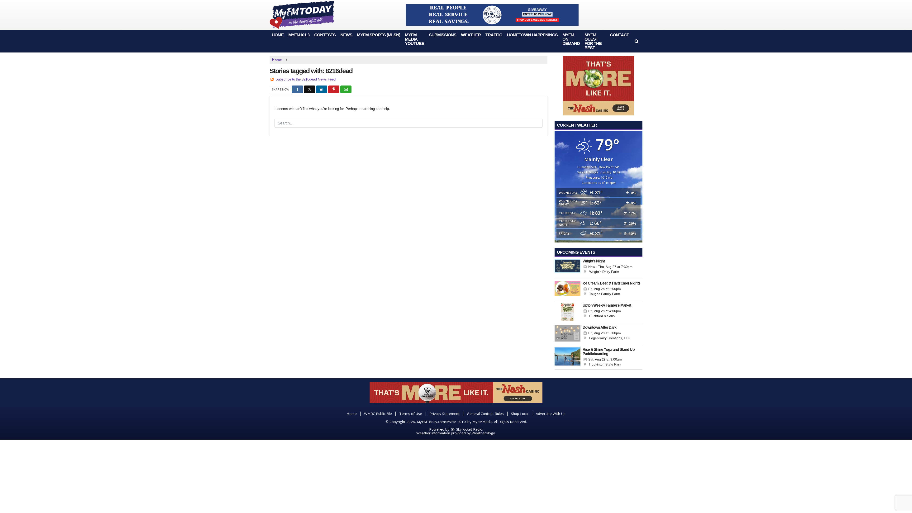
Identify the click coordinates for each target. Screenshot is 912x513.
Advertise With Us (550, 413)
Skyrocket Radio (468, 429)
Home (278, 35)
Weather (471, 35)
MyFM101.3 (298, 35)
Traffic (493, 35)
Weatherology (483, 433)
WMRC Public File (378, 413)
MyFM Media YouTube (414, 39)
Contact (619, 35)
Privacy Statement (444, 413)
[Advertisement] (492, 15)
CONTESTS (325, 35)
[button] (637, 41)
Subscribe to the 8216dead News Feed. (306, 79)
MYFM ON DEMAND (571, 39)
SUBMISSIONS (442, 35)
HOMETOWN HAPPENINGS (532, 35)
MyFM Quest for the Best (593, 41)
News (346, 35)
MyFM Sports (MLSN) (378, 35)
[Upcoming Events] (567, 268)
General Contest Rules (485, 413)
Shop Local (519, 413)
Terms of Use (410, 413)
